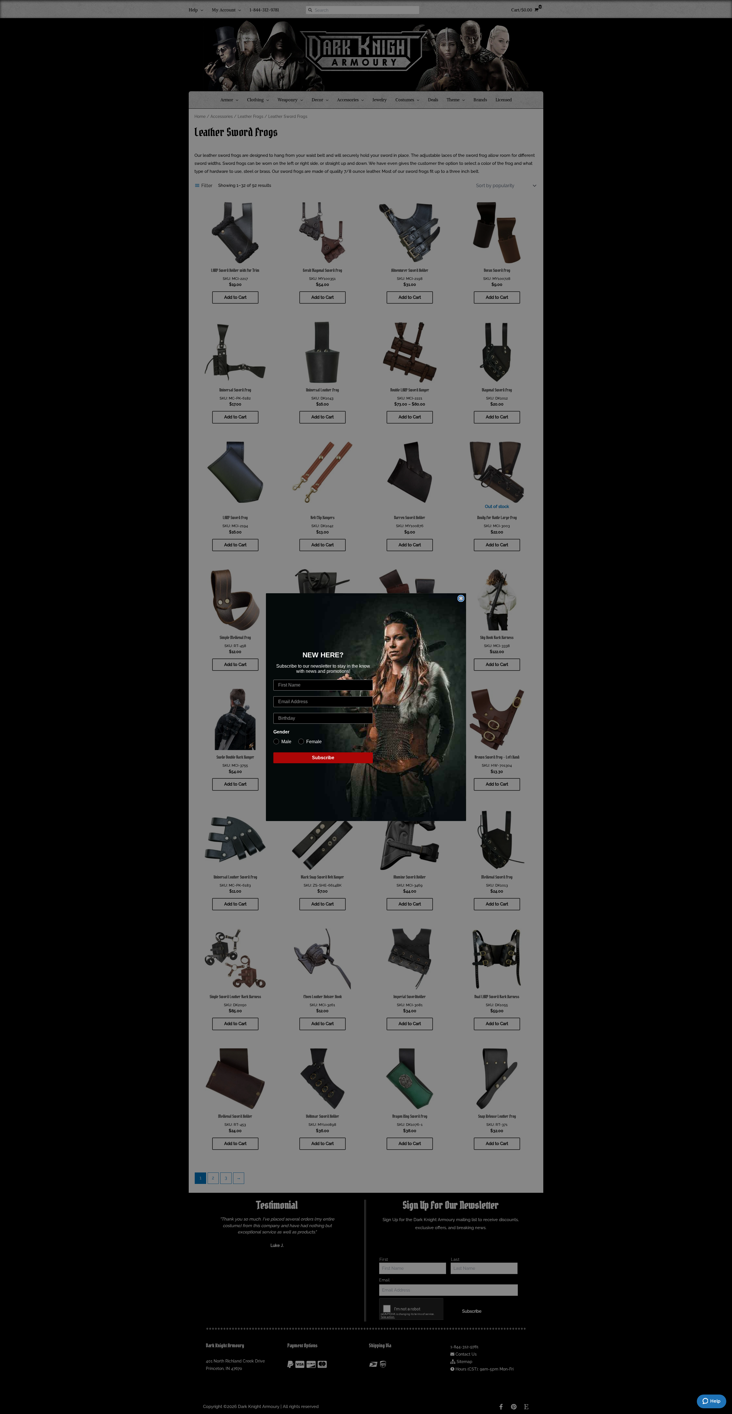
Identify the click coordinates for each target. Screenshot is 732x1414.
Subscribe (323, 757)
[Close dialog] (461, 598)
